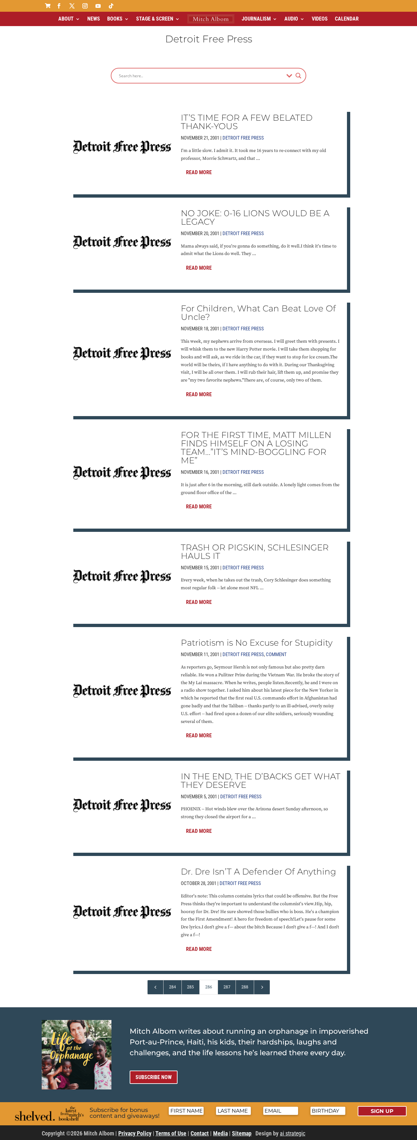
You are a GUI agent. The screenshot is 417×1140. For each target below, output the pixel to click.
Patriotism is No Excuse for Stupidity (257, 643)
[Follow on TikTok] (111, 6)
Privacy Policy (134, 1133)
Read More (199, 172)
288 (244, 987)
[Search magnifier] (298, 75)
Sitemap (242, 1133)
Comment (276, 654)
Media (220, 1133)
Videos (320, 19)
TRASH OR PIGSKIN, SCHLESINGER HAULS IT (255, 551)
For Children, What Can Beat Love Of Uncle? (258, 312)
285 (190, 987)
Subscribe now (154, 1077)
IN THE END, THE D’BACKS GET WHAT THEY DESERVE (260, 780)
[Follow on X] (72, 6)
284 (172, 987)
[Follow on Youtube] (98, 6)
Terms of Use (170, 1133)
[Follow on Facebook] (59, 6)
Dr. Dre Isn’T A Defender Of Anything (258, 871)
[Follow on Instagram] (85, 6)
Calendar (347, 19)
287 (226, 987)
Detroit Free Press (243, 138)
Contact (200, 1133)
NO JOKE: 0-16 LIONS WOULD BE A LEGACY (255, 217)
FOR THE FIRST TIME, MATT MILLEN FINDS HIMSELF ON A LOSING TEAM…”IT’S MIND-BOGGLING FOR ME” (256, 448)
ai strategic (292, 1133)
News (93, 19)
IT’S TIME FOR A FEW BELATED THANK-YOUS (246, 121)
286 (208, 987)
